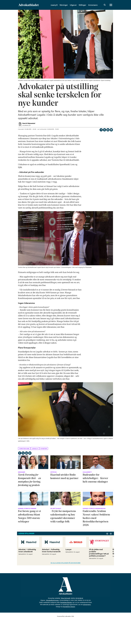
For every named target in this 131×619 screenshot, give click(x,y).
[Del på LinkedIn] (107, 129)
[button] (107, 534)
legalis (35, 448)
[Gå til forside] (33, 5)
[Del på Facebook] (101, 129)
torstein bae (24, 448)
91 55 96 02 (79, 598)
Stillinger (82, 4)
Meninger (64, 4)
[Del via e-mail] (111, 129)
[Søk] (105, 5)
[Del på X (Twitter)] (104, 129)
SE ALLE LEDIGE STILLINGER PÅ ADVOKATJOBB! (65, 563)
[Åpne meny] (111, 4)
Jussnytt (54, 4)
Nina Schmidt (65, 598)
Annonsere (93, 4)
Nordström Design (69, 606)
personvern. (87, 604)
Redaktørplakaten (66, 602)
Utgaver (73, 4)
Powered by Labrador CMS (65, 616)
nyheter (43, 448)
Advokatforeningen (52, 600)
